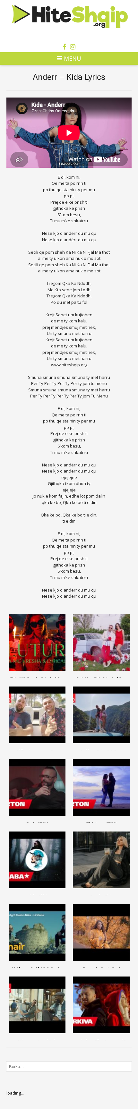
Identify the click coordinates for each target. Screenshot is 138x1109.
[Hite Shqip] (69, 15)
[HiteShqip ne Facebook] (64, 47)
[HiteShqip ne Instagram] (72, 47)
